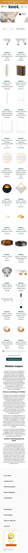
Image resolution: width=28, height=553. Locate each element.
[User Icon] (22, 7)
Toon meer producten (14, 359)
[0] (24, 7)
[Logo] (13, 6)
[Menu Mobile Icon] (2, 7)
